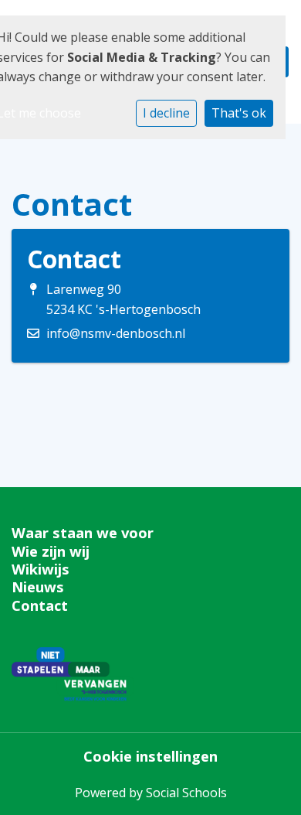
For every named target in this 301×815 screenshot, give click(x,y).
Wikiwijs (40, 569)
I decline (166, 112)
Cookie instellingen (150, 756)
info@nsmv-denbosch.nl (115, 333)
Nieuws (38, 587)
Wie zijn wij (51, 551)
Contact (40, 605)
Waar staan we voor (83, 533)
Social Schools (186, 792)
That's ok (238, 112)
